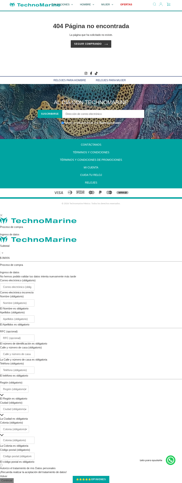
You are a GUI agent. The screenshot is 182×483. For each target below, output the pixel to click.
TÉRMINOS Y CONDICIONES (91, 152)
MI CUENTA (91, 167)
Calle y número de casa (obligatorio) (21, 347)
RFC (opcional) (9, 331)
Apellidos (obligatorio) (12, 312)
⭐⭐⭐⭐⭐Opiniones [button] (91, 479)
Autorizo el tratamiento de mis (28, 468)
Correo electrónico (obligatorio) (18, 280)
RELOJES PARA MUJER (111, 80)
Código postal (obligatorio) (15, 449)
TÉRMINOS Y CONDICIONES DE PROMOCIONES (91, 159)
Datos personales (109, 122)
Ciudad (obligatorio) (11, 402)
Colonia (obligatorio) (11, 422)
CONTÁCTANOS (91, 144)
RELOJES (91, 182)
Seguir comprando (88, 44)
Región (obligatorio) (11, 382)
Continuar (6, 480)
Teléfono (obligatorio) (12, 363)
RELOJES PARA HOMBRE (69, 80)
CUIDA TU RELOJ (91, 174)
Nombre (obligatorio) (12, 296)
